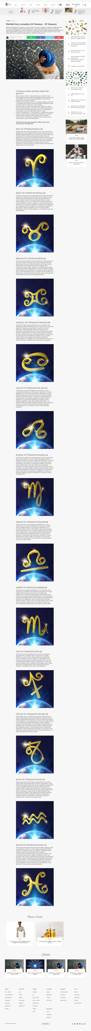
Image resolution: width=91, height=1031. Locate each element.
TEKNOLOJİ (35, 1006)
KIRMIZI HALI (63, 1000)
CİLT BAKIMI (22, 1000)
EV (33, 994)
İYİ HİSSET (38, 4)
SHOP (48, 1011)
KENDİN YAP (8, 1006)
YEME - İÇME (36, 997)
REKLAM (48, 1017)
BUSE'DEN (49, 1009)
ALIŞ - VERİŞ (8, 992)
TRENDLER (7, 1000)
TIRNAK (20, 994)
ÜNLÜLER (7, 1003)
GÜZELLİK (23, 4)
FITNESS (48, 997)
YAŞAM (30, 4)
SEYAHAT (35, 992)
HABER (34, 1008)
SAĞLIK (48, 992)
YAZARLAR (53, 4)
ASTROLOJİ (13, 20)
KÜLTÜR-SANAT (78, 1003)
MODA (15, 4)
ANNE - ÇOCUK (36, 1000)
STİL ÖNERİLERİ (8, 994)
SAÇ (20, 992)
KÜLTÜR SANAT (64, 992)
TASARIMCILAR (8, 997)
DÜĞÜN (7, 1008)
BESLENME (49, 994)
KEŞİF (34, 1011)
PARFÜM (21, 1003)
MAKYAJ (21, 997)
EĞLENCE (45, 4)
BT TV (75, 989)
